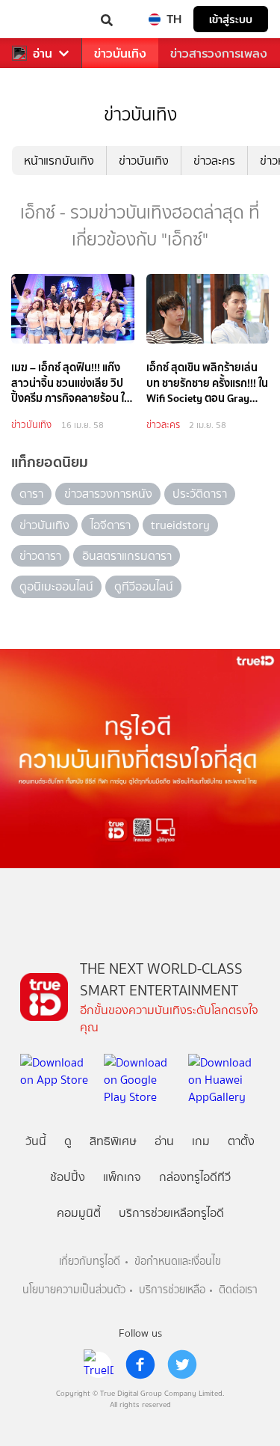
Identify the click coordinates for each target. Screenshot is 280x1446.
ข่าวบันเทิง (120, 53)
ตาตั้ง (241, 1141)
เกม (201, 1141)
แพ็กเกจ (122, 1177)
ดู (68, 1141)
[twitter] (182, 1364)
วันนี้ (35, 1141)
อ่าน (42, 53)
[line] (98, 1364)
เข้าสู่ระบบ (230, 19)
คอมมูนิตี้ (79, 1212)
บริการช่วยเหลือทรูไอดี (171, 1212)
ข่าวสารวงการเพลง (218, 53)
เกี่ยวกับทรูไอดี (89, 1261)
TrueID (42, 19)
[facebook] (140, 1364)
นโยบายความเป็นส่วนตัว (73, 1290)
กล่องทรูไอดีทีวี (195, 1177)
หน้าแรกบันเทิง (59, 160)
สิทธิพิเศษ (113, 1141)
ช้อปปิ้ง (67, 1177)
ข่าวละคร (214, 160)
